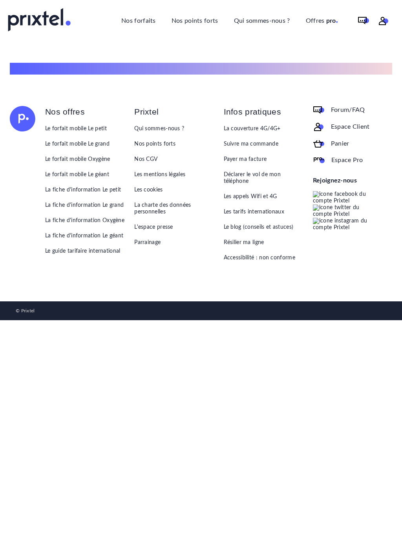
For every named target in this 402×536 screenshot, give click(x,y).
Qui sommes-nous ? (262, 21)
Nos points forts (195, 21)
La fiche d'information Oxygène (84, 220)
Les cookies (148, 190)
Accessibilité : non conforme (259, 258)
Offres (322, 20)
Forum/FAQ (348, 110)
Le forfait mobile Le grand (77, 144)
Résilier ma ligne (244, 242)
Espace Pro (347, 160)
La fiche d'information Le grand (84, 205)
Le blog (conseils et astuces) (259, 227)
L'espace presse (153, 227)
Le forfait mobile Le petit (76, 128)
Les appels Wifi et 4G (250, 196)
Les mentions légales (159, 174)
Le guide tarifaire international (83, 251)
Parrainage (147, 242)
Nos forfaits (138, 21)
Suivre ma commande (251, 144)
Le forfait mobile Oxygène (77, 159)
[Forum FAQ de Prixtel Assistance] (363, 21)
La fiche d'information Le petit (83, 190)
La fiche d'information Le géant (84, 236)
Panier (340, 143)
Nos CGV (145, 159)
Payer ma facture (245, 159)
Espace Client (350, 127)
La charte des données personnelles (162, 208)
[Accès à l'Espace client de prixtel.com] (383, 21)
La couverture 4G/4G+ (252, 128)
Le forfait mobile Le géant (77, 174)
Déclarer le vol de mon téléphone (252, 178)
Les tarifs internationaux (254, 212)
